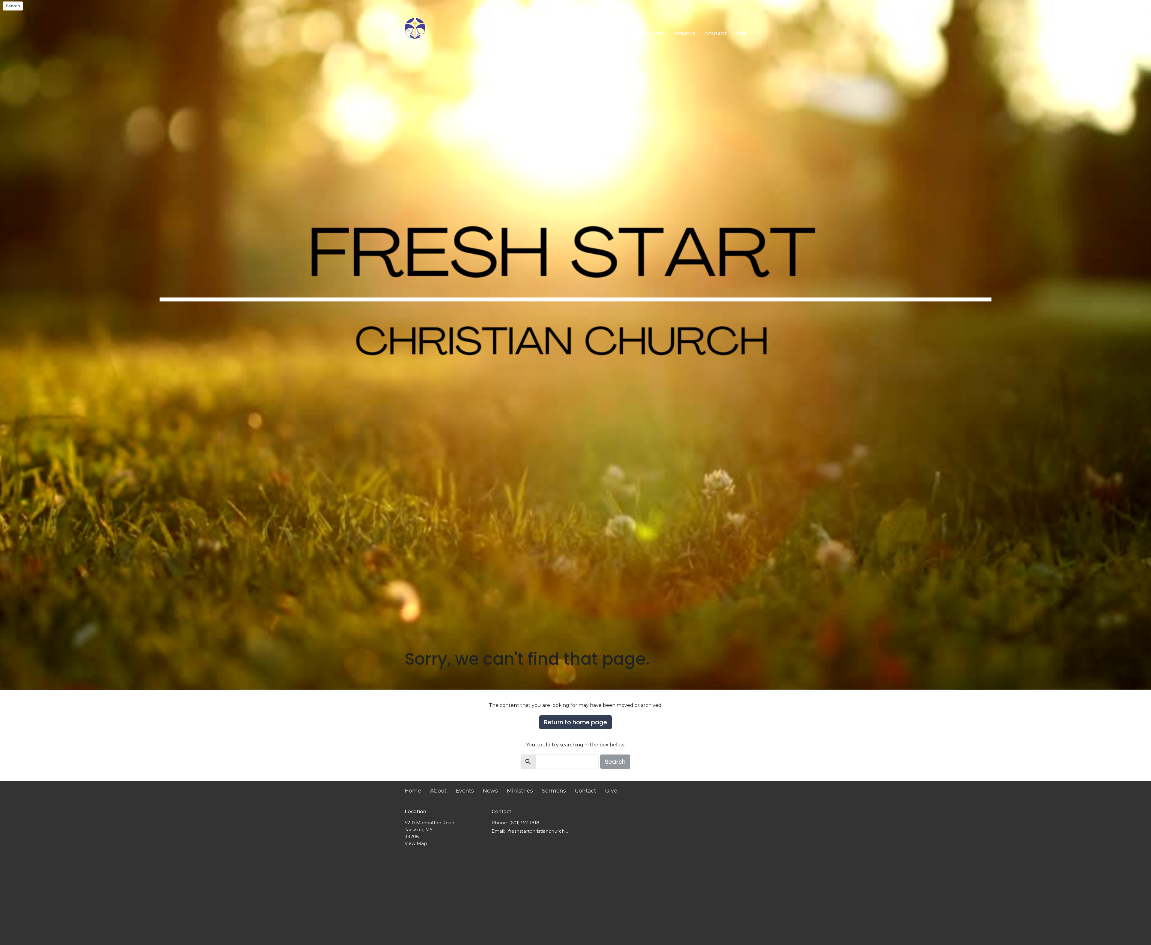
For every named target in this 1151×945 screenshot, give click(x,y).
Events (602, 34)
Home (554, 34)
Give (741, 34)
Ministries (653, 34)
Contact (715, 34)
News (625, 34)
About (577, 34)
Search (13, 6)
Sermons (684, 34)
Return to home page (575, 722)
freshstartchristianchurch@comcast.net (540, 831)
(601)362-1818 (524, 822)
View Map (416, 843)
